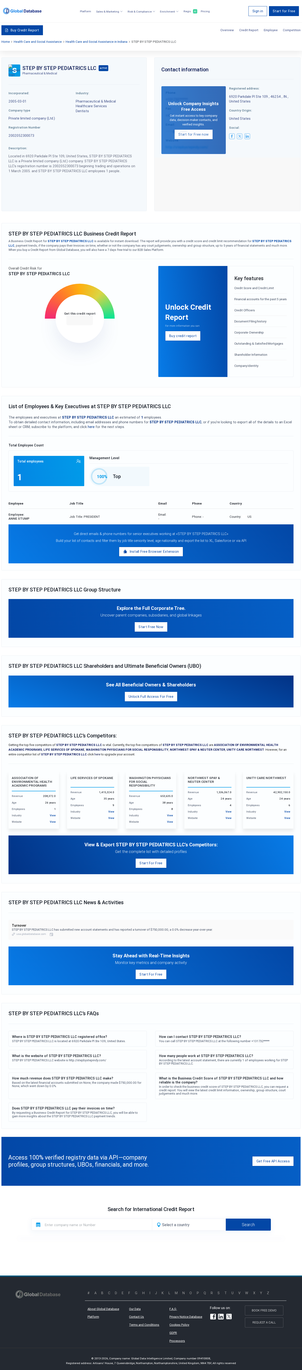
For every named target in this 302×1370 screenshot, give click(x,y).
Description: (17, 148)
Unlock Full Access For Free (151, 696)
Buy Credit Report (25, 30)
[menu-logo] (22, 11)
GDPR (173, 1333)
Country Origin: (240, 110)
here (91, 426)
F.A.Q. (173, 1309)
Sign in (257, 11)
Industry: (82, 93)
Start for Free (284, 11)
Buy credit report (183, 336)
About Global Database (103, 1309)
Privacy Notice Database (185, 1317)
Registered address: (244, 88)
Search (248, 1224)
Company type (19, 110)
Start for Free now (193, 134)
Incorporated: (18, 93)
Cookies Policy (179, 1325)
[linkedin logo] (247, 136)
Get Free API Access (273, 1161)
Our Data (135, 1309)
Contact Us (136, 1317)
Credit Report (248, 30)
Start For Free (150, 863)
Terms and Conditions (144, 1325)
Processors (177, 1341)
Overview (227, 30)
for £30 (80, 320)
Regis (190, 11)
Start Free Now (150, 627)
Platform (85, 11)
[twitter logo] (240, 136)
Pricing (205, 11)
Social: (234, 127)
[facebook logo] (232, 136)
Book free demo (264, 1310)
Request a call (264, 1322)
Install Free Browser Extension (154, 551)
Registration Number (24, 127)
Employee (271, 30)
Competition (292, 30)
